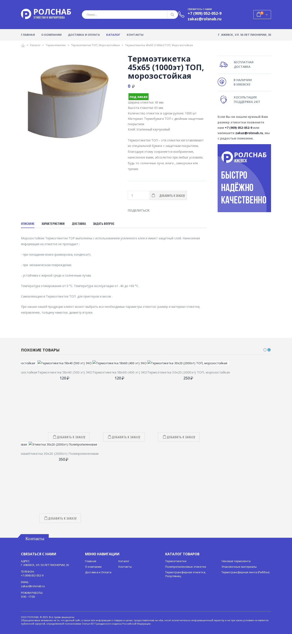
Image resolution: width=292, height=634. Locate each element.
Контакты (135, 35)
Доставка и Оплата (84, 35)
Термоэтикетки (56, 45)
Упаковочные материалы (239, 567)
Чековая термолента (236, 561)
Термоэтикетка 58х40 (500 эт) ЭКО (64, 372)
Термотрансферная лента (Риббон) (245, 572)
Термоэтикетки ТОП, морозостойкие (95, 45)
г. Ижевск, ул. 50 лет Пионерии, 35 (244, 35)
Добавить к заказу (71, 437)
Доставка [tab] (79, 223)
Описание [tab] (27, 223)
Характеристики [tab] (53, 223)
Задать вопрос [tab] (103, 223)
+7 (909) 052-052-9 (238, 128)
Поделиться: (139, 210)
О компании (51, 35)
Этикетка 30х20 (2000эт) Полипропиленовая (64, 453)
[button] (262, 14)
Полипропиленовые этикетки (185, 567)
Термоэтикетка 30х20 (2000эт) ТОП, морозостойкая (188, 372)
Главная (28, 35)
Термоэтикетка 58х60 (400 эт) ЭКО (119, 372)
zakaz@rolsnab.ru (249, 133)
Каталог (113, 35)
